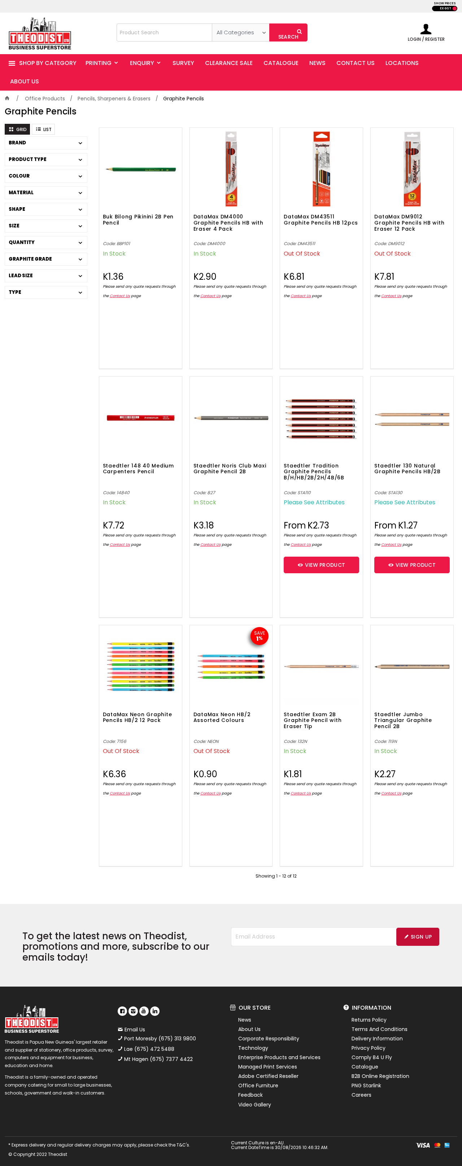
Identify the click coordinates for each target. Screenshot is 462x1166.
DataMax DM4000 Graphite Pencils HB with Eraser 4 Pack (228, 223)
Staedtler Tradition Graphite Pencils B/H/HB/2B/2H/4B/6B (314, 472)
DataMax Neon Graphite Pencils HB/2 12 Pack (137, 718)
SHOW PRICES (445, 3)
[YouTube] (144, 1011)
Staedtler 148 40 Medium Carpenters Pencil (138, 469)
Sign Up (421, 936)
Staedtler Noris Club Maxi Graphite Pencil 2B (229, 469)
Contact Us (120, 296)
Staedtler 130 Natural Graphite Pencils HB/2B (407, 469)
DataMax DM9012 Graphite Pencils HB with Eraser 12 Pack (409, 223)
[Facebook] (122, 1011)
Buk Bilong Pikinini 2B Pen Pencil (138, 220)
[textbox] (164, 32)
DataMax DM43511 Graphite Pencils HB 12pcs (321, 220)
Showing (276, 876)
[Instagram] (133, 1011)
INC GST (455, 8)
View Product (325, 565)
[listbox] (240, 32)
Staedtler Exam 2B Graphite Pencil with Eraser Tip (312, 721)
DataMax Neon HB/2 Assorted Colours (222, 718)
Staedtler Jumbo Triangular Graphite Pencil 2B (403, 721)
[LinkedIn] (155, 1011)
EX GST (445, 8)
